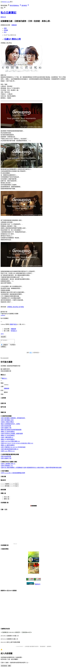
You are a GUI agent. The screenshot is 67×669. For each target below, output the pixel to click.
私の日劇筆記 (8, 12)
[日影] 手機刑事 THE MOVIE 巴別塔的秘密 (13, 447)
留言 (15, 324)
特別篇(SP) (14, 331)
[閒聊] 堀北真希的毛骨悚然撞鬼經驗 (11, 429)
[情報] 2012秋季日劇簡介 (8, 439)
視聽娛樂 (14, 25)
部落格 (6, 30)
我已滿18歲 (4, 665)
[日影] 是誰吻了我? (6, 427)
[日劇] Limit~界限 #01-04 (8, 451)
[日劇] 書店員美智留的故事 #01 (9, 449)
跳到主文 (3, 17)
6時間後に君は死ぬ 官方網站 (15, 307)
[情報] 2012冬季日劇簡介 (8, 435)
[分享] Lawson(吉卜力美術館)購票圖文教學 (13, 473)
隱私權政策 (42, 646)
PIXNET (21, 646)
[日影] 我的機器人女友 (7, 420)
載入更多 (3, 336)
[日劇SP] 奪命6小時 (12, 39)
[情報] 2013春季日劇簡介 (8, 445)
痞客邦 (12, 324)
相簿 (5, 28)
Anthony (3, 315)
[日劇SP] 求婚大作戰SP (7, 422)
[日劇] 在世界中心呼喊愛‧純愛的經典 (12, 433)
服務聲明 (49, 646)
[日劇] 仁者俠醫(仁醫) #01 (8, 463)
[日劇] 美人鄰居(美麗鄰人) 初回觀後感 (12, 467)
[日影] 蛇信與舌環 (6, 425)
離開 (9, 665)
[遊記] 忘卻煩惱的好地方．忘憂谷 (10, 424)
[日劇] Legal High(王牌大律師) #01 (10, 441)
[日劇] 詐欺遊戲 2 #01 (7, 465)
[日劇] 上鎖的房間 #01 (7, 437)
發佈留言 (3, 346)
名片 (5, 32)
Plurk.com (15, 543)
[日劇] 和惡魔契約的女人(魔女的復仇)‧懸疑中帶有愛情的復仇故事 (42, 467)
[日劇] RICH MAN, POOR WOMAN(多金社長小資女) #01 (17, 443)
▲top (2, 333)
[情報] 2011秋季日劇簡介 (8, 431)
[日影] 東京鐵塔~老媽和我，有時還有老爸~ (13, 418)
